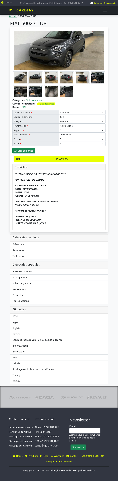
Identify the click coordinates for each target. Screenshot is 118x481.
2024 (15, 316)
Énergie (17, 121)
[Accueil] (12, 10)
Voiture (17, 381)
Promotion (18, 295)
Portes (17, 139)
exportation (19, 351)
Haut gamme (20, 277)
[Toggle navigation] (105, 10)
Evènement (19, 244)
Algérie (16, 328)
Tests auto (18, 256)
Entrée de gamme (46, 104)
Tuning (16, 375)
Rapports (18, 130)
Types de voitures (22, 112)
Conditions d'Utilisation (93, 455)
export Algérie (20, 345)
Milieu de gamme (22, 283)
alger (15, 322)
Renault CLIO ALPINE (20, 431)
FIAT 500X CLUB (43, 431)
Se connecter (110, 3)
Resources (18, 250)
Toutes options (21, 300)
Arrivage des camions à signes (25, 436)
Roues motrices (21, 134)
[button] (59, 50)
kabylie (16, 363)
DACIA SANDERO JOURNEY (49, 441)
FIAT (24, 107)
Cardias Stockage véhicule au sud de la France (37, 339)
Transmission (20, 125)
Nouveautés (19, 289)
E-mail (72, 426)
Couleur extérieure (23, 117)
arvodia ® (90, 470)
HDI (15, 357)
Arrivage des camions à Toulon (25, 445)
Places (17, 143)
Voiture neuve (34, 100)
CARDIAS (25, 10)
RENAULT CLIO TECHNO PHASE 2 (52, 436)
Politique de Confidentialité (59, 461)
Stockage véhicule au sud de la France (33, 369)
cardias (16, 334)
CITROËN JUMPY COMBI (48, 445)
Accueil (13, 16)
